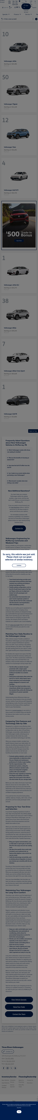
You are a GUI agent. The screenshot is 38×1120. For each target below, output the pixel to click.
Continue (19, 565)
